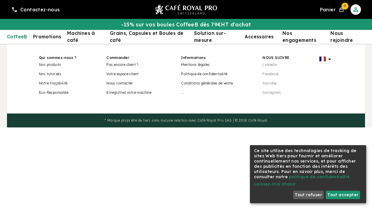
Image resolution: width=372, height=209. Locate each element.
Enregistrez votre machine (128, 92)
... (182, 92)
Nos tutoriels (50, 74)
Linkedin (269, 64)
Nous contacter (119, 83)
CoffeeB (17, 36)
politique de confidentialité (319, 176)
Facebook (270, 74)
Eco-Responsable (53, 92)
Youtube (269, 83)
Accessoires (259, 36)
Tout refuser (308, 194)
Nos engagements (299, 36)
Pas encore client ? (122, 64)
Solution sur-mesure (210, 36)
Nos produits (50, 64)
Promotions (47, 36)
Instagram (271, 92)
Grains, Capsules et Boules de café (147, 36)
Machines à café (81, 36)
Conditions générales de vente (207, 83)
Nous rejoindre (341, 36)
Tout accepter (342, 194)
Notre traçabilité (53, 83)
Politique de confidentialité (204, 74)
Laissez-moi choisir (275, 184)
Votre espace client (122, 74)
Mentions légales (195, 64)
